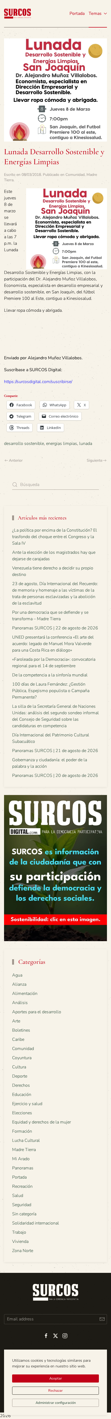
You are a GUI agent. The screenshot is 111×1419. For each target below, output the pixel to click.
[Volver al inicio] (17, 13)
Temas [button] (95, 13)
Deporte (19, 1076)
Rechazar (55, 1390)
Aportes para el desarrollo (36, 1012)
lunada (85, 444)
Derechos (21, 1085)
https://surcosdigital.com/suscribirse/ (38, 382)
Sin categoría (24, 1214)
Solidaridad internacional (35, 1223)
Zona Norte (22, 1251)
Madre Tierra (24, 1150)
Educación (21, 1095)
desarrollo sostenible (24, 444)
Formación (22, 1131)
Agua (17, 975)
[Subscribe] (102, 1319)
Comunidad (75, 174)
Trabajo (19, 1232)
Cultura (19, 1067)
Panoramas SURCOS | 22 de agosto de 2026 (55, 628)
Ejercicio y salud (27, 1104)
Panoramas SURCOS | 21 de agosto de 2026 (55, 751)
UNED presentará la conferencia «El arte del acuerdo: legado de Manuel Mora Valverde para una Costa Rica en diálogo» (53, 643)
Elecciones (22, 1113)
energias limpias (61, 444)
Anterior (16, 460)
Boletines (21, 1030)
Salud (17, 1196)
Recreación (22, 1186)
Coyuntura (22, 1058)
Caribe (18, 1039)
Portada (77, 13)
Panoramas (22, 1168)
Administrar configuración (56, 1402)
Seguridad (21, 1205)
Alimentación (24, 994)
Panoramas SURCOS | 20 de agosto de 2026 (55, 776)
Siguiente (94, 460)
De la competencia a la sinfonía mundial (50, 675)
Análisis (20, 1003)
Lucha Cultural (26, 1140)
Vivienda (20, 1241)
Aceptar (55, 1378)
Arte (16, 1021)
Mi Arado (21, 1159)
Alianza (19, 984)
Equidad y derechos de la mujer (41, 1122)
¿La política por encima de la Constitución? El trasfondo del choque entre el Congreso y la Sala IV (54, 536)
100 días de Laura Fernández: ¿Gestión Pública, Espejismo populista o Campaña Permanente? (50, 690)
